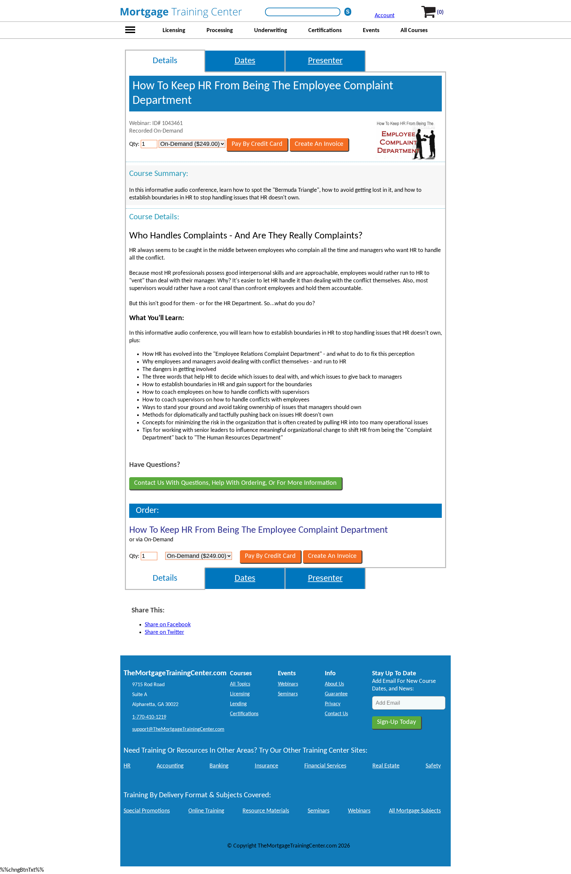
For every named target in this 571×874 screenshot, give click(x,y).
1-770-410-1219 (149, 717)
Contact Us (336, 714)
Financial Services (325, 766)
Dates (245, 61)
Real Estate (386, 766)
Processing (220, 30)
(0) (440, 12)
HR (127, 766)
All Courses (414, 30)
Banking (218, 766)
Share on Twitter (164, 632)
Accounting (170, 766)
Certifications (325, 30)
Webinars (288, 684)
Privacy (332, 704)
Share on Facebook (168, 625)
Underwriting (270, 30)
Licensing (174, 30)
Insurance (266, 766)
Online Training (206, 811)
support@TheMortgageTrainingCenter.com (178, 729)
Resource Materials (266, 811)
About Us (334, 684)
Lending (238, 704)
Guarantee (336, 694)
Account (385, 16)
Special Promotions (147, 811)
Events (371, 30)
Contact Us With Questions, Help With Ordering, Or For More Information (235, 483)
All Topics (240, 684)
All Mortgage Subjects (415, 811)
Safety (433, 766)
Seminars (288, 694)
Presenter (325, 61)
